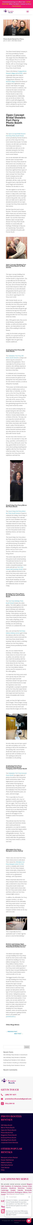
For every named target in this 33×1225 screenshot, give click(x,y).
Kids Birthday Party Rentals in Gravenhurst (15, 1055)
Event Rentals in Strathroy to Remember (14, 1062)
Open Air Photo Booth (8, 1130)
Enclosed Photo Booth (8, 1138)
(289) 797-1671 (10, 1095)
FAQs (2, 1170)
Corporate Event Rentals (9, 1142)
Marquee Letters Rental (9, 1157)
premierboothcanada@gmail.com (18, 1099)
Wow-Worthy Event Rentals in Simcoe (14, 1065)
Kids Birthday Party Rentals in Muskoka (14, 1057)
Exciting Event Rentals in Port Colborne (14, 1060)
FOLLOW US (9, 1103)
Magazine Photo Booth (9, 1135)
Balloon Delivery (6, 1162)
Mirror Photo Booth (7, 1128)
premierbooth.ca (10, 1016)
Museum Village (10, 81)
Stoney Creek (27, 1186)
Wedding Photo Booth (8, 1140)
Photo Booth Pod (7, 1133)
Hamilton (8, 1186)
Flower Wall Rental (7, 1160)
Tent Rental (5, 1167)
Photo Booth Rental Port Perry (13, 39)
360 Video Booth (16, 41)
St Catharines (16, 1186)
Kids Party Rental (7, 1165)
